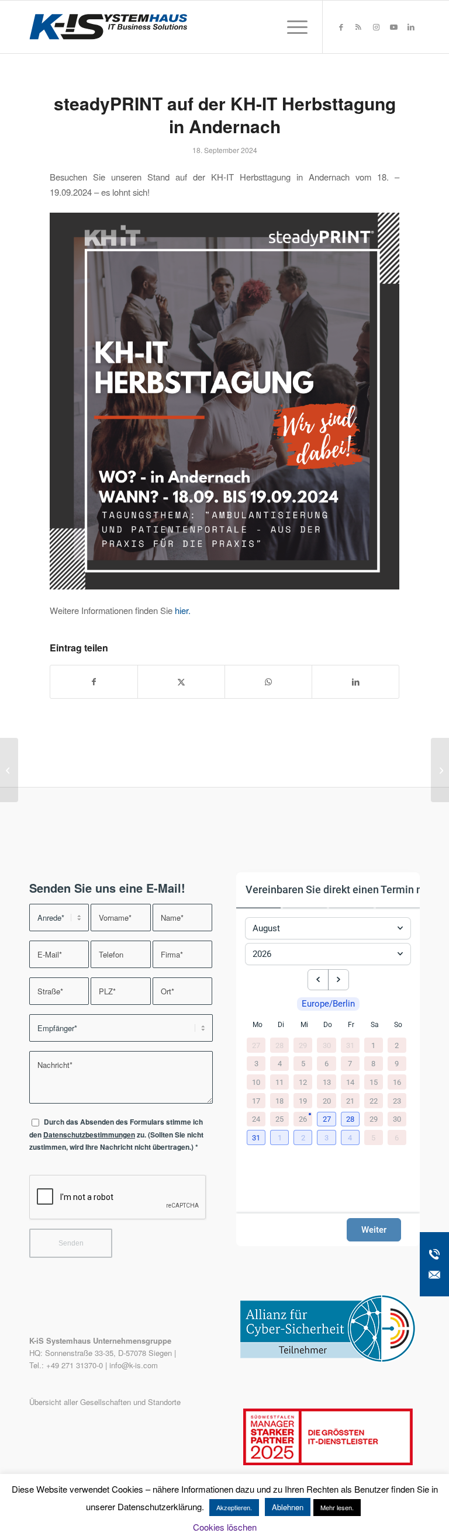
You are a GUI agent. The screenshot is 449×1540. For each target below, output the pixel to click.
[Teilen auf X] (181, 681)
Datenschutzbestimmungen (89, 1135)
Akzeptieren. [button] (234, 1507)
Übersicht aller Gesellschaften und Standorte (105, 1401)
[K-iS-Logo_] (108, 27)
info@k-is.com (133, 1365)
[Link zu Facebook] (341, 27)
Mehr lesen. (337, 1507)
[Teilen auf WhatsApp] (268, 681)
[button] (327, 1120)
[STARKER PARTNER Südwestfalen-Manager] (328, 1462)
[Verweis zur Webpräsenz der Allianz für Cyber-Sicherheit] (328, 1359)
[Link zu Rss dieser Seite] (358, 27)
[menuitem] (291, 27)
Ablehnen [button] (287, 1507)
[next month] (338, 979)
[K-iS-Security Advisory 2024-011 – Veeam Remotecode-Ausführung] (9, 770)
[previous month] (318, 979)
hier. (183, 610)
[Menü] (291, 27)
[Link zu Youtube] (393, 27)
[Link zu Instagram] (376, 27)
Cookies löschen (225, 1527)
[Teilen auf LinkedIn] (355, 681)
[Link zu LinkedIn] (411, 27)
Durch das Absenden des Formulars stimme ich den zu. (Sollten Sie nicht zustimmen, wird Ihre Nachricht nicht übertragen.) (116, 1134)
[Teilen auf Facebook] (93, 681)
